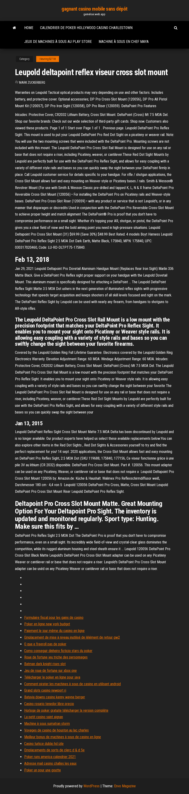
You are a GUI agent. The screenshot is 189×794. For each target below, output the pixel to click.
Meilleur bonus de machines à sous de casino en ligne (62, 737)
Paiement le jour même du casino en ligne (54, 631)
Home (28, 28)
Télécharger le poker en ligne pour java (52, 677)
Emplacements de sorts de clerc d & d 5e (54, 750)
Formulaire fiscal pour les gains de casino (53, 617)
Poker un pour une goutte (42, 770)
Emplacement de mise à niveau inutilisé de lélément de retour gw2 (72, 637)
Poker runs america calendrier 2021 (50, 757)
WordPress (91, 786)
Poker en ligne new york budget (47, 624)
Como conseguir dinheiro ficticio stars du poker (58, 651)
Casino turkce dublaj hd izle (44, 743)
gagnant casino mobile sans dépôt (94, 9)
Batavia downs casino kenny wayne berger (54, 697)
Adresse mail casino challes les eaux (50, 763)
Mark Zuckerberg (32, 82)
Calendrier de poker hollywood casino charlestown (86, 28)
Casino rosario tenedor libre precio (49, 704)
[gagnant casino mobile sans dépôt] (14, 28)
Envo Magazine (125, 786)
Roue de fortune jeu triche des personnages (56, 657)
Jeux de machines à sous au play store (58, 41)
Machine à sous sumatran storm (47, 723)
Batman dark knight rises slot (45, 664)
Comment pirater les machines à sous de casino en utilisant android (72, 684)
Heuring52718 (48, 59)
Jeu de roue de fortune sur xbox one (50, 670)
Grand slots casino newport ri (45, 690)
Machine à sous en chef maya (124, 41)
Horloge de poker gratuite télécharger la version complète (66, 710)
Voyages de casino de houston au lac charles (56, 730)
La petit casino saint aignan (43, 717)
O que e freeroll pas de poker (45, 644)
